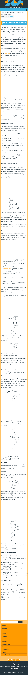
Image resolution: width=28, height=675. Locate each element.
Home (2, 12)
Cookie (18, 666)
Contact (13, 666)
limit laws (17, 266)
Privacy (23, 666)
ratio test (7, 53)
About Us (7, 666)
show (11, 16)
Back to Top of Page (14, 664)
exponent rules (7, 268)
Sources (16, 668)
